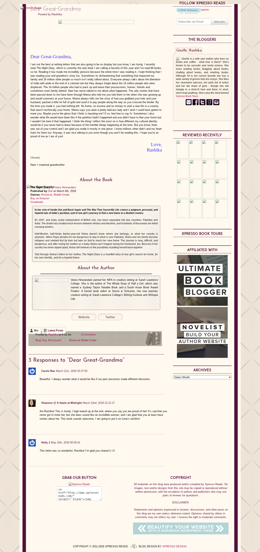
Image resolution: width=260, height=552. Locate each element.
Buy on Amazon (39, 198)
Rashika (57, 14)
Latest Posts (55, 330)
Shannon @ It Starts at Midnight (61, 402)
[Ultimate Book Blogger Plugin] (202, 304)
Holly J (45, 442)
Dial (50, 191)
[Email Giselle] (188, 104)
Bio (36, 330)
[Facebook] (195, 104)
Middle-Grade (61, 194)
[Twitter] (202, 104)
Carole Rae (48, 370)
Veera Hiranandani (65, 187)
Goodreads (36, 202)
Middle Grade (88, 340)
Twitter (110, 317)
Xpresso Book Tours (187, 96)
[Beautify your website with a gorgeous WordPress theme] (181, 533)
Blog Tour (41, 340)
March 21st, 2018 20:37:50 (71, 370)
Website (84, 317)
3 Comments (88, 334)
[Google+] (216, 104)
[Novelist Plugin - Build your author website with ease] (202, 356)
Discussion (54, 340)
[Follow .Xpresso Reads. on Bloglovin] (189, 12)
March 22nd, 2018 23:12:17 (99, 402)
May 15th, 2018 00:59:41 (65, 442)
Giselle (181, 50)
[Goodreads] (209, 104)
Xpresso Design (174, 546)
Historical (46, 194)
